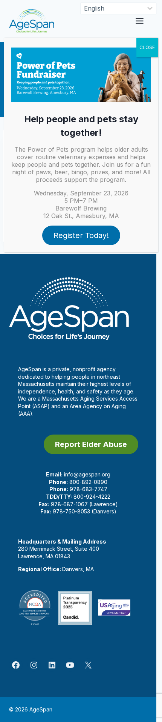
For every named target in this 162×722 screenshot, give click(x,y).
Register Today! (81, 235)
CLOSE (147, 47)
